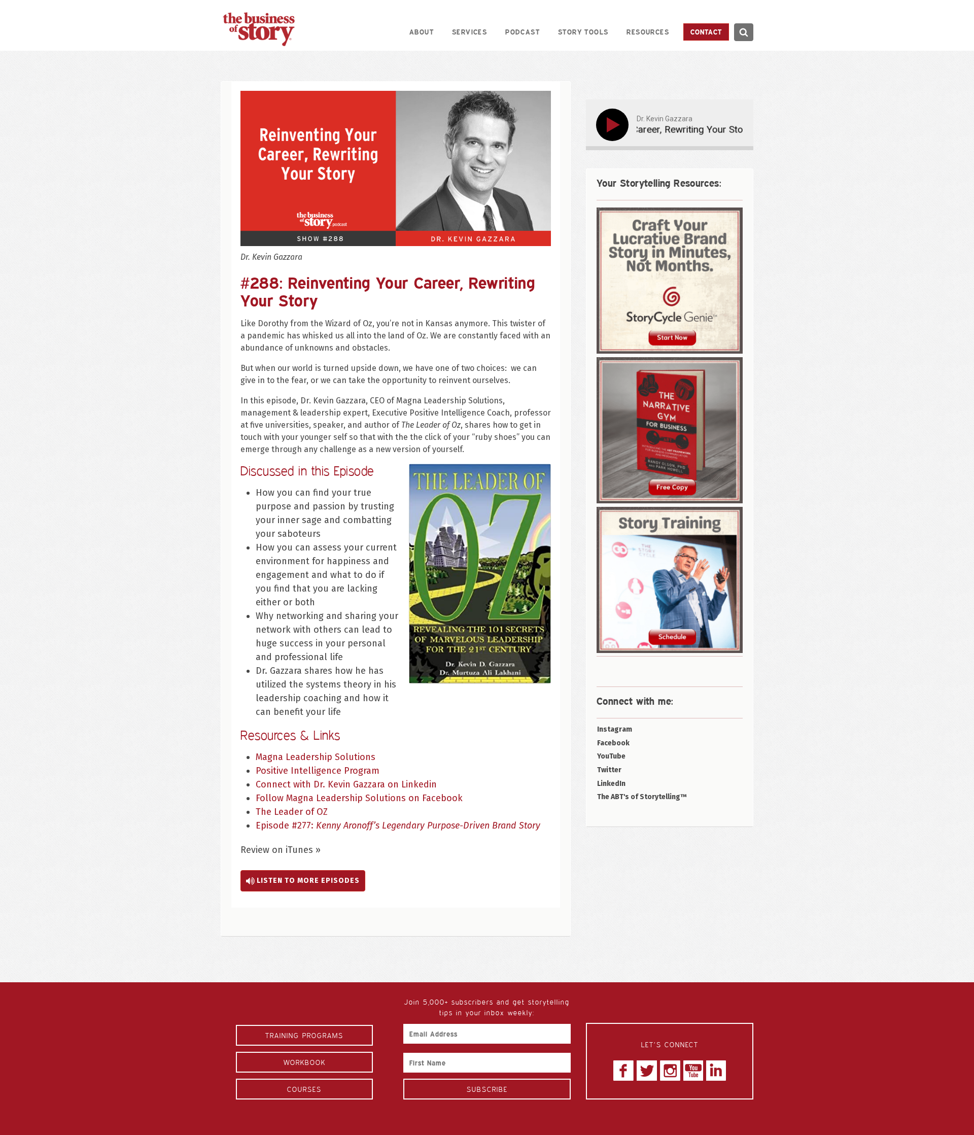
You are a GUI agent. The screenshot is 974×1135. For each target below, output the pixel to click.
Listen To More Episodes (307, 880)
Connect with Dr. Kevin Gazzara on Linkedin (347, 784)
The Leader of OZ (292, 811)
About (421, 31)
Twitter (609, 770)
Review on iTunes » (280, 849)
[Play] (614, 124)
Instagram (614, 729)
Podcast (522, 31)
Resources (648, 31)
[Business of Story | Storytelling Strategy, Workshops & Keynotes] (259, 29)
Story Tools (583, 31)
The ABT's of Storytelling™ (642, 797)
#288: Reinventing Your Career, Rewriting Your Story (387, 291)
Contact (706, 31)
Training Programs (304, 1035)
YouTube (611, 756)
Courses (304, 1089)
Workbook (305, 1062)
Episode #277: (398, 825)
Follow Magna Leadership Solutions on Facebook (359, 798)
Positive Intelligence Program (319, 770)
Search (743, 32)
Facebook (613, 743)
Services (469, 31)
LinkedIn (611, 783)
